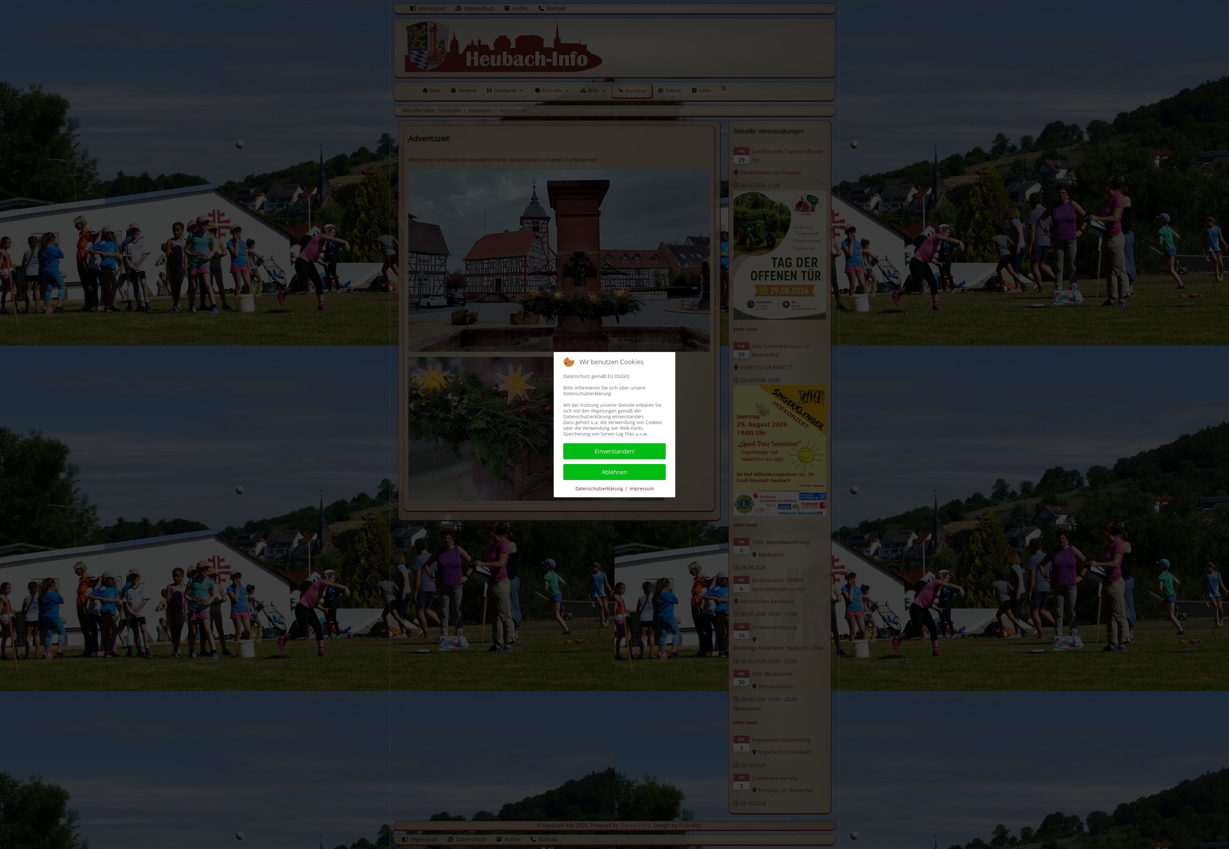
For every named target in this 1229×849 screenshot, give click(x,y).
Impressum (642, 488)
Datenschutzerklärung (599, 488)
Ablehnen (614, 472)
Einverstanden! (615, 451)
